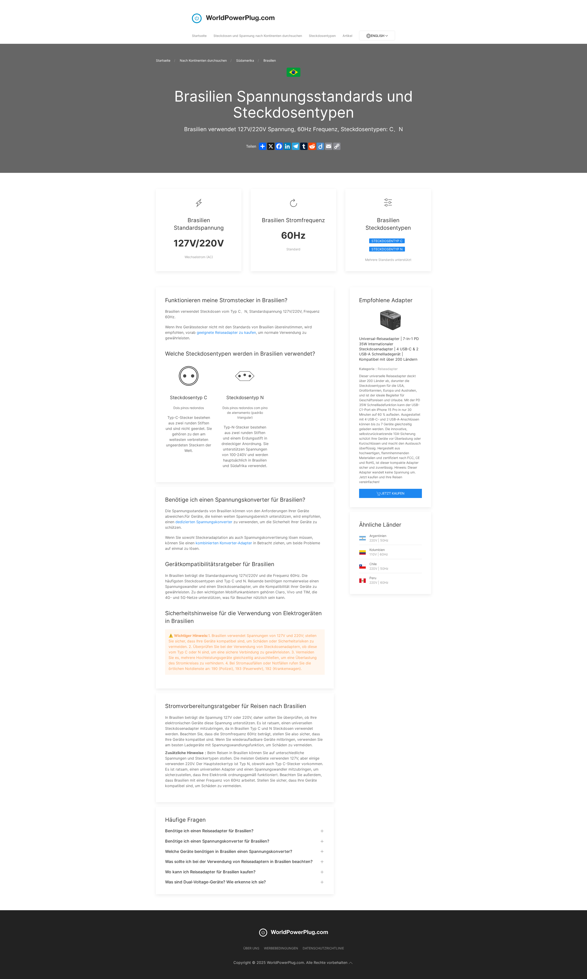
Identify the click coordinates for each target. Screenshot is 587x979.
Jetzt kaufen (392, 493)
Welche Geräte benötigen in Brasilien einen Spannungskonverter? (228, 851)
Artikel (347, 36)
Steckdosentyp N (387, 249)
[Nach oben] (350, 963)
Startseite (199, 36)
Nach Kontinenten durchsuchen (203, 60)
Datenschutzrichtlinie (323, 948)
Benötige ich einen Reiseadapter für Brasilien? (209, 830)
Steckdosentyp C (386, 241)
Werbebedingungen (281, 948)
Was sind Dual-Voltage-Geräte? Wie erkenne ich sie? (215, 881)
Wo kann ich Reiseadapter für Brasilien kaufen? (210, 871)
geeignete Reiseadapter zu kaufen (226, 332)
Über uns (251, 948)
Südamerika (245, 60)
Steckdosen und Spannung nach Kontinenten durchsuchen (257, 36)
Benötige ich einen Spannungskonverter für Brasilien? (217, 841)
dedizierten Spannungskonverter (203, 522)
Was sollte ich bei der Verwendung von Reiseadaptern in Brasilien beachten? (239, 861)
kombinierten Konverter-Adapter (224, 543)
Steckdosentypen (322, 36)
